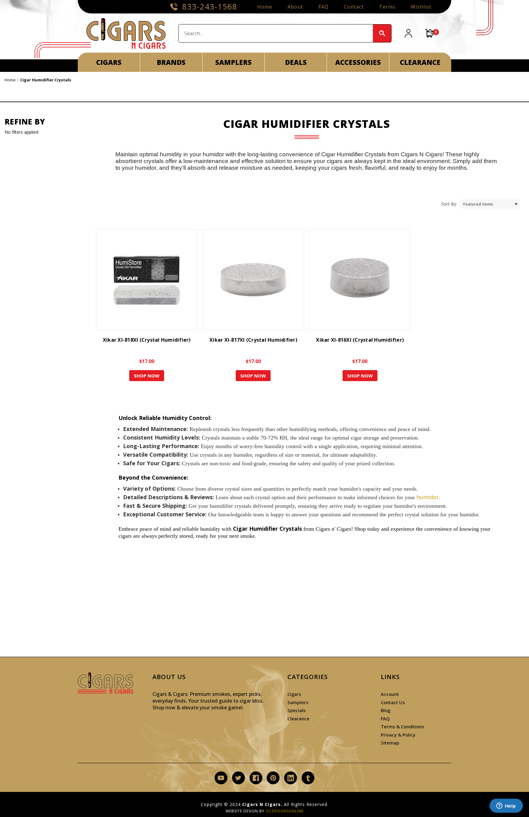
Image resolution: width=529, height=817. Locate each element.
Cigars (294, 694)
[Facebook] (256, 778)
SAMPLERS (233, 62)
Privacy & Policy (398, 735)
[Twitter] (238, 778)
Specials (296, 710)
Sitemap (390, 743)
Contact (354, 6)
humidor (427, 497)
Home (264, 6)
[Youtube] (221, 778)
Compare (145, 285)
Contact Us (393, 702)
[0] (429, 33)
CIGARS (109, 62)
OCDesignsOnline (285, 811)
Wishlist (421, 6)
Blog (385, 710)
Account (390, 694)
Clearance (298, 718)
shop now (146, 376)
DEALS (296, 62)
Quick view (146, 274)
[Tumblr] (308, 778)
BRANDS (171, 62)
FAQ (323, 6)
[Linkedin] (290, 778)
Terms (387, 6)
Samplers (297, 702)
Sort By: (449, 204)
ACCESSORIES (358, 62)
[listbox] (490, 204)
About (295, 6)
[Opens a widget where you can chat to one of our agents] (506, 806)
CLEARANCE (420, 62)
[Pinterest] (273, 778)
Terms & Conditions (402, 726)
